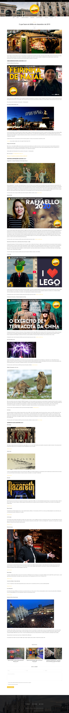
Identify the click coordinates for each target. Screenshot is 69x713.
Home (14, 17)
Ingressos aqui (9, 448)
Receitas (46, 17)
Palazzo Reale (39, 192)
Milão (18, 17)
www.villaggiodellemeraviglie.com (18, 153)
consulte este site (34, 364)
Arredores (32, 17)
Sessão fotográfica (25, 17)
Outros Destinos (39, 17)
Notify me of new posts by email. (13, 684)
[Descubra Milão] (34, 9)
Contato (51, 17)
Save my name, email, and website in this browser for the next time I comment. (19, 682)
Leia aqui (8, 141)
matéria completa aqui (38, 239)
